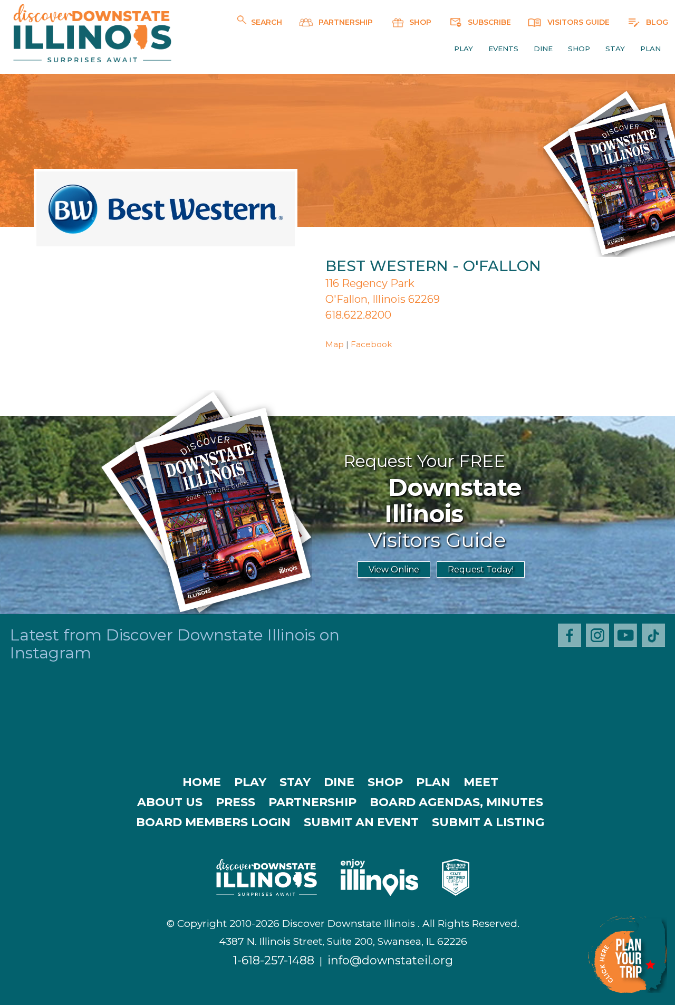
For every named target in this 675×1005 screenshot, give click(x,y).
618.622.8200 (358, 315)
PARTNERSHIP (344, 22)
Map (334, 344)
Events (503, 48)
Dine (543, 48)
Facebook (371, 344)
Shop (579, 48)
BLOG (656, 22)
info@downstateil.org (390, 960)
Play (463, 48)
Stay (615, 48)
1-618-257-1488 (273, 960)
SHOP (419, 22)
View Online (394, 569)
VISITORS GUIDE (577, 22)
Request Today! (481, 569)
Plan (650, 48)
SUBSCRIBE (488, 22)
